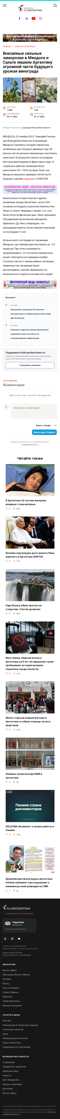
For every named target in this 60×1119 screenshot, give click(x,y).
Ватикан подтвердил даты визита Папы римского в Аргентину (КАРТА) (30, 554)
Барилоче (7, 996)
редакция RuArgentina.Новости (36, 128)
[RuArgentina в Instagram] (12, 938)
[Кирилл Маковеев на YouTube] (19, 938)
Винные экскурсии (12, 1005)
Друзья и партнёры (12, 1084)
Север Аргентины (11, 1001)
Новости (7, 1075)
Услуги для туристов (13, 1029)
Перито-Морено (10, 992)
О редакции (9, 1062)
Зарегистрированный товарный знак (19, 913)
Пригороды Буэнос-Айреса (16, 974)
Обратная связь (10, 1071)
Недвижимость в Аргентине (16, 1047)
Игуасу (6, 983)
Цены (5, 1034)
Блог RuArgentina (11, 1080)
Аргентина (8, 1088)
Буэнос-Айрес (10, 970)
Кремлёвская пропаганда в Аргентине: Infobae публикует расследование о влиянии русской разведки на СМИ (29, 882)
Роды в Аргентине (12, 1042)
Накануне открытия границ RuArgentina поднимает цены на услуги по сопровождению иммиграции (29, 334)
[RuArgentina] (16, 908)
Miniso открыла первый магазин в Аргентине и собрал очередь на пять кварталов (28, 721)
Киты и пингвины (11, 988)
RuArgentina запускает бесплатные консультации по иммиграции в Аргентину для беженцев (30, 313)
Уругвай (7, 979)
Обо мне (7, 1020)
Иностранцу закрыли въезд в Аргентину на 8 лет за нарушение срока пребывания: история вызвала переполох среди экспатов (30, 663)
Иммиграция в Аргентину (15, 1038)
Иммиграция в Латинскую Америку (20, 1025)
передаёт (29, 178)
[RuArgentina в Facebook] (5, 938)
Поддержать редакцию (30, 365)
